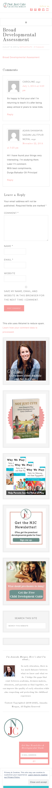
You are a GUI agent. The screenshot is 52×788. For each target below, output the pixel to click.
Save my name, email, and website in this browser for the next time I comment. (24, 295)
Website (9, 273)
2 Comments (39, 47)
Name (8, 246)
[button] (26, 22)
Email (8, 259)
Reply (10, 114)
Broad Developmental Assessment (21, 57)
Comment (11, 213)
